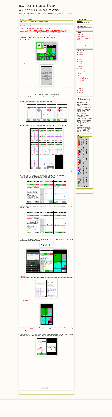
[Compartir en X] (44, 388)
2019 (80, 63)
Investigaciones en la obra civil (39, 7)
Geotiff (88, 127)
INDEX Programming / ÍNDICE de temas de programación (84, 45)
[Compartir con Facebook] (45, 388)
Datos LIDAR (84, 127)
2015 (80, 86)
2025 (80, 52)
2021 (80, 59)
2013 (80, 90)
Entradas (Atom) (49, 396)
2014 (80, 88)
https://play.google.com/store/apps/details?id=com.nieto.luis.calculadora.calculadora (43, 31)
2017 (80, 66)
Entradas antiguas (69, 392)
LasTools (79, 127)
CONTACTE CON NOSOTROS (83, 34)
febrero (81, 83)
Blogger (68, 407)
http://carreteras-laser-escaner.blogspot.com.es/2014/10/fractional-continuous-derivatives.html (37, 359)
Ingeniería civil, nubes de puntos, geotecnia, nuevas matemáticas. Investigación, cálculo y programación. (47, 14)
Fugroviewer (83, 128)
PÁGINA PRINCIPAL (81, 36)
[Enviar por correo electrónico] (42, 388)
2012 (80, 92)
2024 (80, 54)
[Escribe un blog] (43, 388)
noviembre (82, 71)
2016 (80, 68)
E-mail (47, 21)
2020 (80, 61)
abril (81, 75)
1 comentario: (35, 387)
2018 (80, 64)
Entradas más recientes (25, 392)
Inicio (48, 392)
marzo (81, 77)
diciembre (82, 70)
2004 (80, 94)
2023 (80, 56)
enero (81, 84)
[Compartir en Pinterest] (47, 388)
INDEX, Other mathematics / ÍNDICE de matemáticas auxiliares (84, 42)
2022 (80, 57)
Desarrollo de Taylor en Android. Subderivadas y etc (35, 28)
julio (81, 73)
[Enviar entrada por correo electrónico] (40, 387)
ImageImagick (86, 129)
